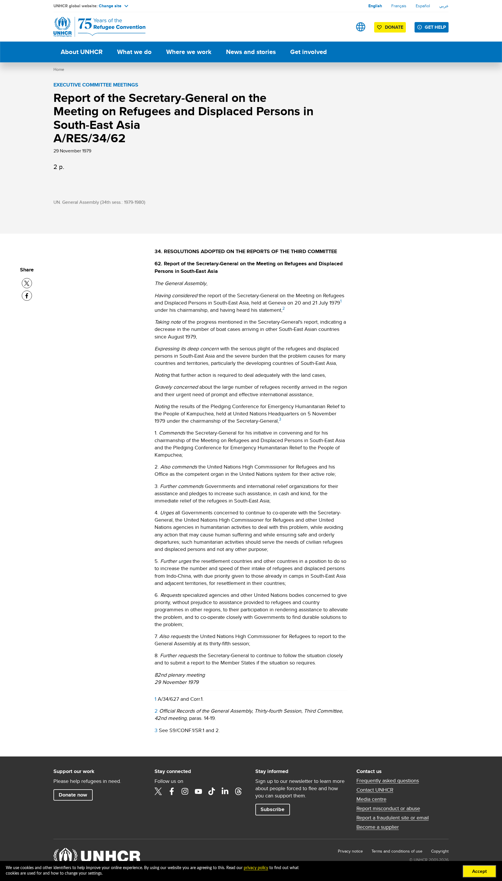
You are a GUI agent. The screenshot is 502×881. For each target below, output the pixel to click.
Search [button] (342, 27)
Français (398, 6)
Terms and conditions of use (397, 851)
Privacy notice (350, 851)
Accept (479, 871)
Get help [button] (435, 27)
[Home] (94, 27)
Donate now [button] (73, 795)
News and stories (251, 52)
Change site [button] (110, 6)
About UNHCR (82, 52)
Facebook (171, 791)
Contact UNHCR (374, 790)
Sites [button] (360, 27)
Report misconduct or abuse (388, 808)
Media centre (371, 799)
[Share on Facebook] (27, 296)
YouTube (198, 791)
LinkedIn (225, 791)
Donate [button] (394, 27)
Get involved (308, 52)
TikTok (212, 791)
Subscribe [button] (272, 809)
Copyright (440, 851)
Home (58, 69)
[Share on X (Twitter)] (27, 283)
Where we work (188, 52)
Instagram (185, 791)
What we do (134, 52)
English (375, 6)
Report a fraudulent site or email (392, 818)
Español (423, 6)
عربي (444, 6)
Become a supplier (377, 827)
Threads (238, 791)
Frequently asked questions (387, 780)
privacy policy (256, 868)
